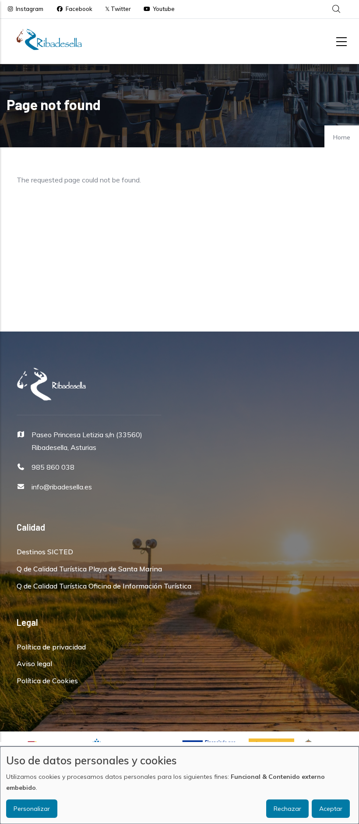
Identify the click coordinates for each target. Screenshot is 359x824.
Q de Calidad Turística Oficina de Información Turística (104, 585)
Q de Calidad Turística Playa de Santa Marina (89, 568)
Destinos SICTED (45, 551)
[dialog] (179, 785)
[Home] (49, 39)
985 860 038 (53, 467)
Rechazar (287, 809)
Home (341, 137)
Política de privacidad (51, 646)
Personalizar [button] (32, 809)
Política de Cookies (47, 680)
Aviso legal (34, 663)
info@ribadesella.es (62, 486)
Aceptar (330, 809)
